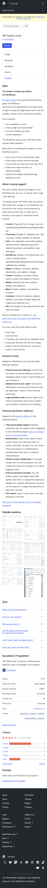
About (4, 795)
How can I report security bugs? (15, 647)
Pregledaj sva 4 (39, 708)
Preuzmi (7, 45)
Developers (7, 823)
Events (27, 819)
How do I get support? (11, 617)
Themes (28, 799)
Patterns (28, 807)
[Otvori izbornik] (43, 3)
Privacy (5, 807)
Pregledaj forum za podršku (13, 781)
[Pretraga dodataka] (26, 26)
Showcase (29, 795)
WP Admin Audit (9, 100)
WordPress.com (10, 834)
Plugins (27, 803)
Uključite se (29, 815)
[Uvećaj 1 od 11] (19, 519)
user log (41, 718)
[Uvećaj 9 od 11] (41, 545)
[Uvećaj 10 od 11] (41, 559)
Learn (4, 815)
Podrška (8, 78)
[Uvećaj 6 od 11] (19, 581)
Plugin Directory (8, 10)
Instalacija (9, 66)
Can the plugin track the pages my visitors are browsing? (15, 632)
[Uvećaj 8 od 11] (41, 533)
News (4, 799)
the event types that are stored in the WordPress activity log (21, 318)
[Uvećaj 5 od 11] (19, 569)
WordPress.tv (9, 827)
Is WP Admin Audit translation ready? (17, 640)
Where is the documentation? (14, 610)
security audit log (30, 718)
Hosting (5, 803)
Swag (28, 827)
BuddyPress (8, 846)
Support (5, 819)
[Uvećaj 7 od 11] (41, 519)
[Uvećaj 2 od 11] (19, 531)
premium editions (23, 416)
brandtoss (9, 39)
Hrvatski (11, 857)
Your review (7, 764)
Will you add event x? (11, 624)
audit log (33, 714)
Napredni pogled (9, 725)
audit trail (41, 714)
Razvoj (7, 72)
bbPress (7, 842)
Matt (5, 838)
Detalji (7, 54)
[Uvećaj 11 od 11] (41, 571)
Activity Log (24, 714)
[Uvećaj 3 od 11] (19, 544)
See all (42, 764)
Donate (29, 823)
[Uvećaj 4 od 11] (19, 556)
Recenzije (9, 60)
